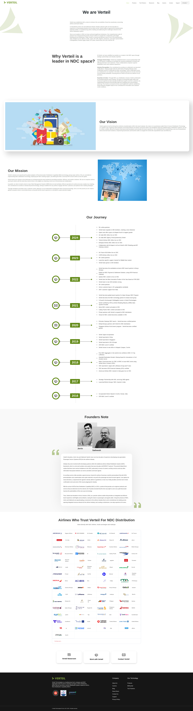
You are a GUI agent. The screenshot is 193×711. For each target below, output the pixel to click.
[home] (10, 2)
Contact (171, 3)
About (127, 3)
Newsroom (151, 3)
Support (178, 3)
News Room (115, 691)
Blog (158, 3)
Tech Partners (142, 3)
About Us (114, 683)
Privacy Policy (116, 699)
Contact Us (115, 694)
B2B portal (130, 686)
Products (134, 3)
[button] (185, 3)
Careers (164, 3)
